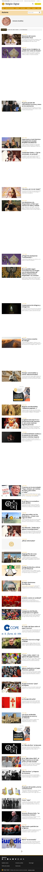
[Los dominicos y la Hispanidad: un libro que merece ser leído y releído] (11, 205)
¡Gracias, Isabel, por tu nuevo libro (28, 585)
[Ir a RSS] (24, 859)
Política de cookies (6, 866)
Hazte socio (17, 866)
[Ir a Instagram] (8, 859)
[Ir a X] (5, 859)
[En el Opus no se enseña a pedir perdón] (11, 504)
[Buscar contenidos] (33, 4)
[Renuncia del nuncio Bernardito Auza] (11, 39)
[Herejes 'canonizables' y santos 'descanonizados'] (11, 376)
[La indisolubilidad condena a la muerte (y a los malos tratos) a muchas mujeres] (11, 437)
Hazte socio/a (38, 3)
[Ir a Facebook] (3, 859)
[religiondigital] (5, 870)
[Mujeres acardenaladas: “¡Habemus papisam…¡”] (11, 410)
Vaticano (23, 8)
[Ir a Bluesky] (16, 859)
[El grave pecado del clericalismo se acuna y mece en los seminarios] (11, 106)
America (28, 8)
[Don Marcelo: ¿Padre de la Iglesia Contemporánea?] (11, 531)
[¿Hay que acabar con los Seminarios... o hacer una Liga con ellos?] (11, 517)
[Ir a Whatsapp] (18, 859)
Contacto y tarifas (19, 863)
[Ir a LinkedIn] (10, 859)
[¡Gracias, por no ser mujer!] (11, 192)
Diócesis (39, 8)
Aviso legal (31, 863)
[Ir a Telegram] (21, 859)
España (17, 8)
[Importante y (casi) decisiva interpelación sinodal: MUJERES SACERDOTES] (11, 142)
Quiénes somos (5, 863)
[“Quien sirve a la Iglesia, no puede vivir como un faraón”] (11, 52)
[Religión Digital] (10, 4)
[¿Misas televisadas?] (11, 544)
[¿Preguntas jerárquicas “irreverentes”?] (11, 259)
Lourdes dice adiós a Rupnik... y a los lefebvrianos (17, 29)
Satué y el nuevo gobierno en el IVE (16, 0)
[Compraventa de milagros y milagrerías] (11, 308)
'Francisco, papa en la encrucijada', (31, 494)
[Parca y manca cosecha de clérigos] (11, 342)
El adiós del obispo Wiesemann (29, 0)
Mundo (33, 8)
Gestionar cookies (31, 870)
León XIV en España (9, 8)
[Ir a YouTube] (13, 859)
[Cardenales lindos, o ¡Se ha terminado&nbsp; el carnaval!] (11, 155)
